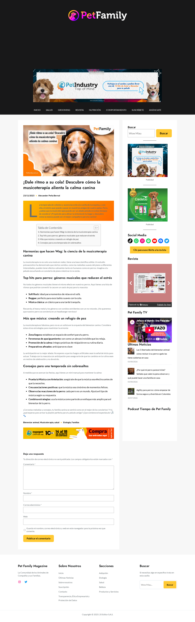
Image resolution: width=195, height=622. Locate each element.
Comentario (29, 464)
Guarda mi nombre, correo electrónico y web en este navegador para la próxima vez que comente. (65, 529)
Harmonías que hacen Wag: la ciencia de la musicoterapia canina (69, 232)
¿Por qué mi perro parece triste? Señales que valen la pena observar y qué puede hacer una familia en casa (148, 374)
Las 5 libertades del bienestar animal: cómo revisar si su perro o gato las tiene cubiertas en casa (149, 353)
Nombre (27, 493)
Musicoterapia (46, 422)
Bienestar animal (31, 422)
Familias (75, 422)
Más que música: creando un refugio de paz (59, 239)
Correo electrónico (32, 505)
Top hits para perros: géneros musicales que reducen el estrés (67, 235)
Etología (67, 422)
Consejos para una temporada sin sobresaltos (61, 242)
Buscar (132, 127)
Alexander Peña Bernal (49, 195)
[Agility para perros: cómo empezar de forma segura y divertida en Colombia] (131, 392)
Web (25, 516)
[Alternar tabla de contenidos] (95, 227)
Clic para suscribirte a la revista (149, 249)
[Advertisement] (97, 47)
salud (56, 422)
